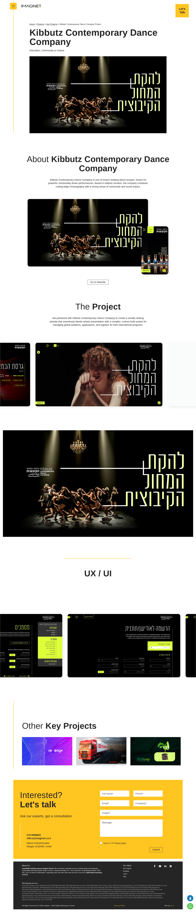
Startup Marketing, (67, 897)
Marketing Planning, (44, 895)
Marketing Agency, (159, 893)
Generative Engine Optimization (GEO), (35, 893)
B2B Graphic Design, (105, 885)
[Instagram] (171, 866)
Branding (126, 871)
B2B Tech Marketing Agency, (81, 889)
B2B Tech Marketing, (64, 889)
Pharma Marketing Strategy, (133, 895)
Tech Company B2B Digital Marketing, (135, 897)
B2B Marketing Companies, (31, 887)
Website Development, (155, 897)
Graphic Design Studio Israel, (88, 893)
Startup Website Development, (99, 897)
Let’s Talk (182, 10)
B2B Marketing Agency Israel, (157, 885)
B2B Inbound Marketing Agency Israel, (125, 885)
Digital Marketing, (63, 891)
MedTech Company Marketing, (100, 895)
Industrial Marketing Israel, (144, 893)
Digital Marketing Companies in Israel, (102, 891)
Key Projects (51, 24)
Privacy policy (120, 843)
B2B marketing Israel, (63, 887)
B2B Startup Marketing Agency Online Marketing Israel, (39, 889)
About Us (26, 865)
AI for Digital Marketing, (43, 885)
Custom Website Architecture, (47, 891)
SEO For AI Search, (28, 897)
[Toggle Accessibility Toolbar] (190, 898)
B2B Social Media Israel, (132, 887)
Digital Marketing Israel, (122, 891)
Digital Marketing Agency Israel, (79, 891)
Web (124, 876)
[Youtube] (160, 866)
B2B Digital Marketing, (58, 885)
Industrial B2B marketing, (128, 893)
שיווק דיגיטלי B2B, (46, 899)
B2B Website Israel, (156, 889)
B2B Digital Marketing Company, (76, 885)
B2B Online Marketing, (97, 887)
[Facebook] (155, 866)
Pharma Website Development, (152, 895)
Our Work (127, 865)
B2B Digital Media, (92, 885)
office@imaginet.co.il (39, 838)
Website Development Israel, (31, 899)
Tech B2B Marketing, (116, 897)
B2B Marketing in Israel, (47, 887)
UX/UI (125, 874)
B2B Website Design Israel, (122, 889)
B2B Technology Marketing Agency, (102, 889)
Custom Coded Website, (30, 891)
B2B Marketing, (143, 885)
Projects (40, 24)
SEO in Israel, (39, 897)
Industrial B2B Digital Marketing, (109, 893)
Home (32, 24)
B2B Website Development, (140, 889)
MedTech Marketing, (116, 895)
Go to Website (98, 282)
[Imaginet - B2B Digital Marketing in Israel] (31, 6)
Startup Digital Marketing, (53, 897)
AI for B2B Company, (28, 885)
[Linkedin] (165, 866)
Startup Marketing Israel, (81, 897)
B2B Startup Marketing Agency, (150, 887)
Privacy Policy (119, 905)
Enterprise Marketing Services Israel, (142, 891)
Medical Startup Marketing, (80, 895)
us (171, 905)
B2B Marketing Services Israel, (80, 887)
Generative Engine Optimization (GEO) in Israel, (63, 893)
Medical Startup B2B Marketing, (61, 895)
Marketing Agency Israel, (30, 895)
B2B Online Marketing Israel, (114, 887)
